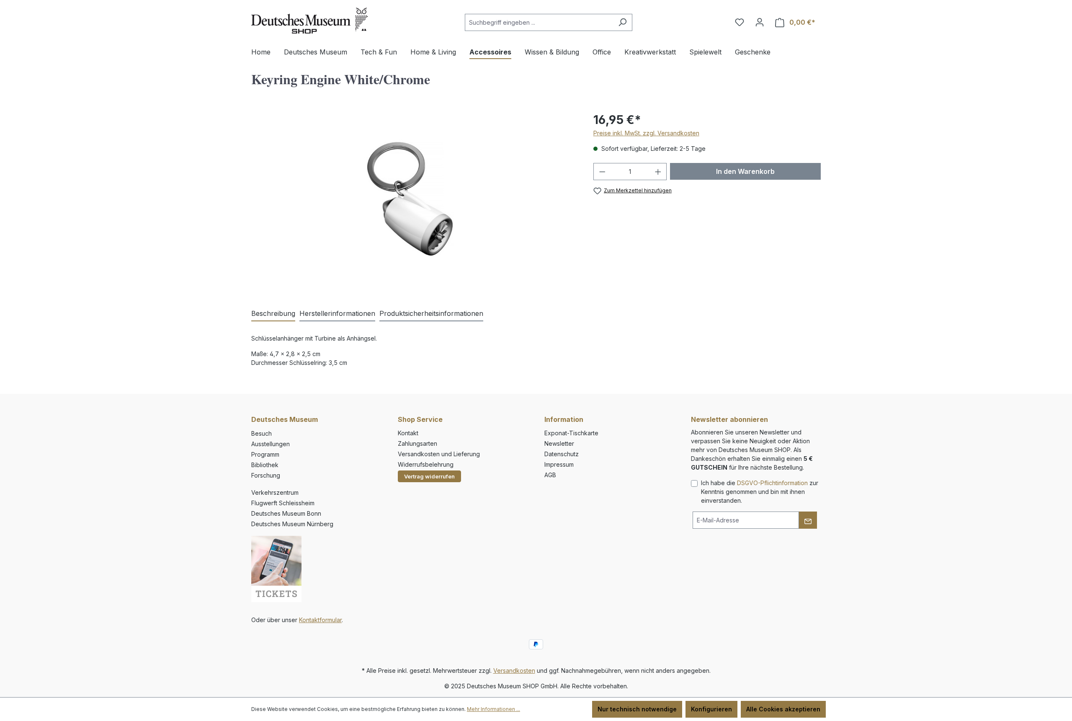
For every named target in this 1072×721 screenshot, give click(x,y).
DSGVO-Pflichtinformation (772, 482)
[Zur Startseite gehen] (309, 21)
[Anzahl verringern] (602, 171)
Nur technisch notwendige (637, 709)
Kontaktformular (320, 619)
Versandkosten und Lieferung (439, 453)
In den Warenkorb (745, 171)
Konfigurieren (711, 709)
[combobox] (539, 22)
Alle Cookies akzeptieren (783, 709)
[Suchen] (622, 22)
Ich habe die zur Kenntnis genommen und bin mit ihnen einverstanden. (759, 491)
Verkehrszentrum (275, 492)
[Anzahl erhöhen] (658, 171)
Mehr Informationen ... (493, 709)
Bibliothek (264, 464)
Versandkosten (514, 670)
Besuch (261, 433)
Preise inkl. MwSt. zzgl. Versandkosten (646, 133)
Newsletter (559, 443)
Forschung (265, 475)
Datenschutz (561, 453)
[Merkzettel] (739, 22)
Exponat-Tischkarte (571, 433)
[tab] (273, 313)
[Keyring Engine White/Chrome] (414, 201)
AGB (550, 474)
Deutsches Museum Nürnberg (292, 523)
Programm (265, 454)
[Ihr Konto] (760, 22)
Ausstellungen (270, 443)
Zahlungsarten (417, 443)
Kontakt (408, 433)
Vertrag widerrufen (429, 476)
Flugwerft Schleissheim (282, 503)
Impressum (559, 464)
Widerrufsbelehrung (426, 464)
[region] (414, 201)
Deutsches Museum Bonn (286, 513)
